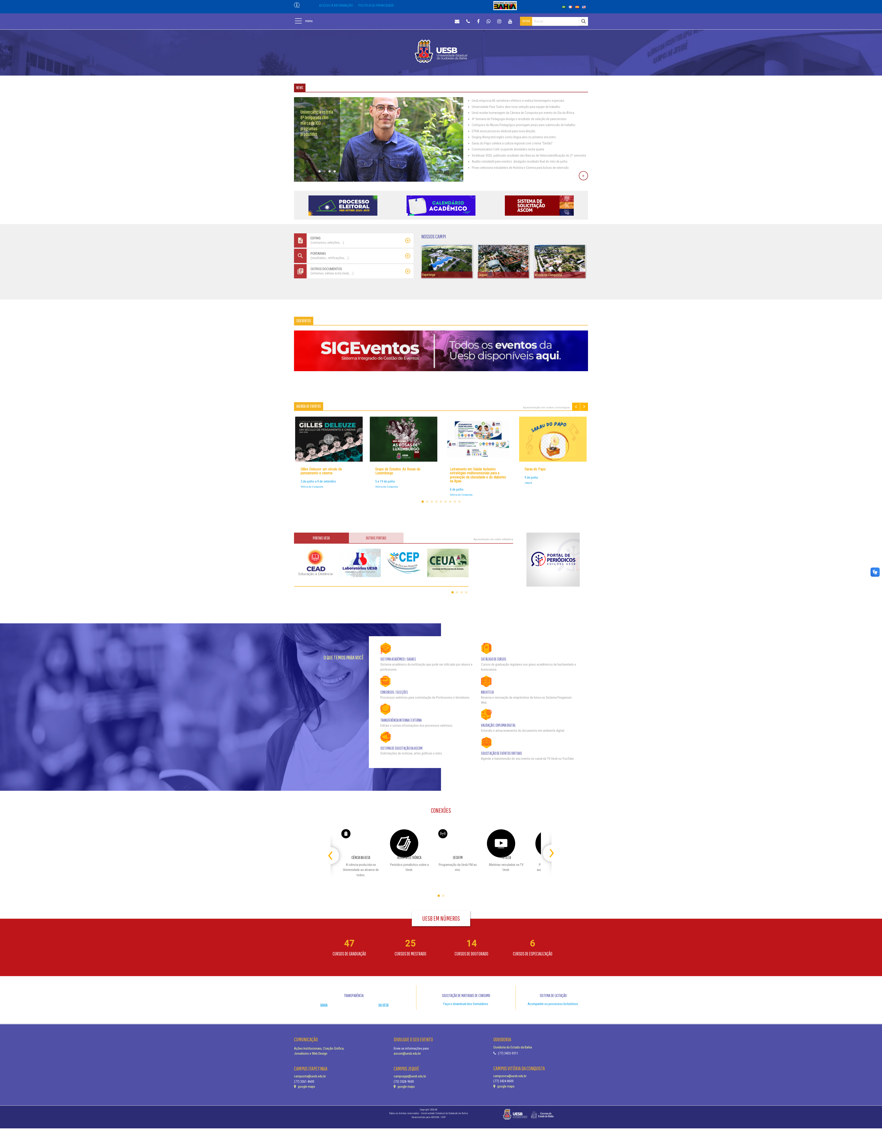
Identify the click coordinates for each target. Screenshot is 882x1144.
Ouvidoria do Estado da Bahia (512, 1047)
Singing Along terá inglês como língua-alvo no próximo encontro (514, 137)
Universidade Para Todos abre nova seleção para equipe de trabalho (516, 107)
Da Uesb (384, 1005)
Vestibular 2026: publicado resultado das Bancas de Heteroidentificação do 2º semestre (529, 155)
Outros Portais (376, 538)
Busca (526, 21)
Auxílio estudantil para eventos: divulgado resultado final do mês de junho (520, 161)
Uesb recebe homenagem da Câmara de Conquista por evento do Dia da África (523, 113)
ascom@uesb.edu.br (407, 1053)
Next (584, 407)
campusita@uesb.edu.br (310, 1076)
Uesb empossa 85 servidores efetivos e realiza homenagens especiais (518, 100)
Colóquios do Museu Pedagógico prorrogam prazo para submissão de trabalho (523, 125)
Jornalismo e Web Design (310, 1053)
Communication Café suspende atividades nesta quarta (508, 149)
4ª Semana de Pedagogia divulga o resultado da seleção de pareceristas (519, 119)
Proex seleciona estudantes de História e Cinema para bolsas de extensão (520, 167)
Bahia (324, 1005)
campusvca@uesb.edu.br (509, 1076)
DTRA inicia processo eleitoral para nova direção (503, 131)
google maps (306, 1087)
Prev (576, 407)
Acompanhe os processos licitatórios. (553, 1004)
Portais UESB (321, 538)
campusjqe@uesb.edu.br (410, 1076)
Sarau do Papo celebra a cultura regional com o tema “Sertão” (512, 143)
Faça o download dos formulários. (466, 1004)
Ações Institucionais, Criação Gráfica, (319, 1048)
